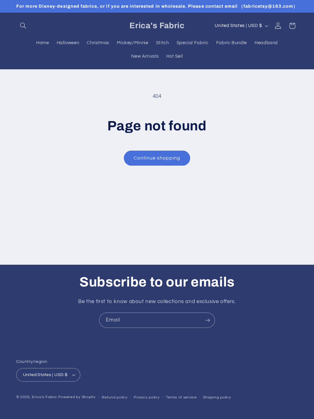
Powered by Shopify (76, 397)
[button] (23, 26)
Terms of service (181, 397)
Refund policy (115, 397)
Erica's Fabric (44, 397)
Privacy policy (146, 397)
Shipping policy (217, 397)
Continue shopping (157, 158)
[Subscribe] (208, 320)
